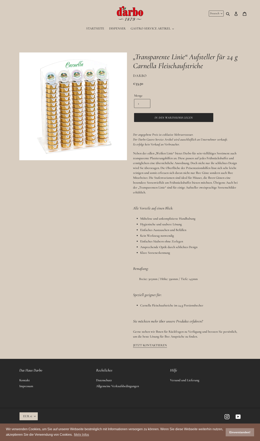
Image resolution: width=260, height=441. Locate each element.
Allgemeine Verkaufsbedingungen (117, 386)
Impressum (26, 386)
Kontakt (24, 380)
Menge (138, 96)
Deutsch (214, 13)
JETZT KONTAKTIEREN (150, 345)
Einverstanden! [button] (239, 432)
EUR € (27, 416)
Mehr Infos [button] (81, 434)
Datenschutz (104, 380)
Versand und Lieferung (184, 380)
